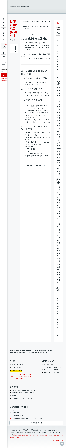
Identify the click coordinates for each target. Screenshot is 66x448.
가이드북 (14, 7)
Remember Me (4, 70)
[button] (36, 34)
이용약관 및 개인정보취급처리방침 (56, 440)
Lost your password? (4, 79)
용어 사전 (29, 166)
